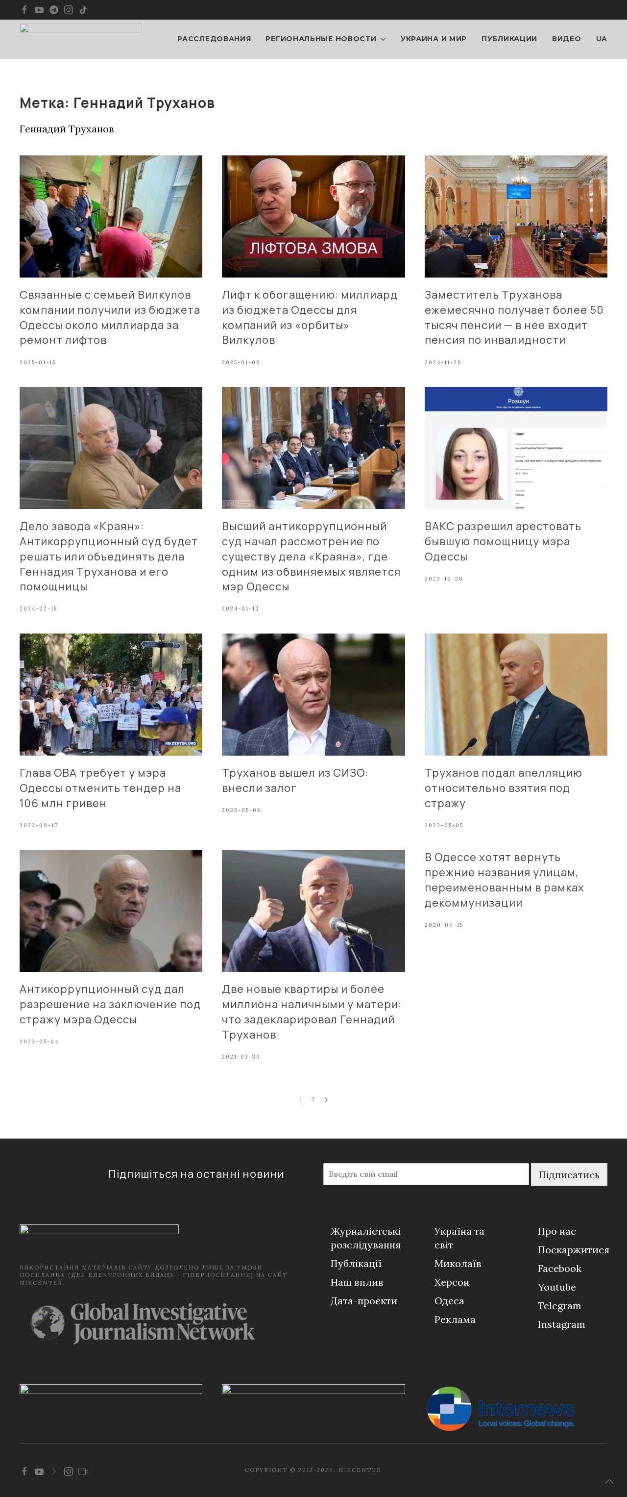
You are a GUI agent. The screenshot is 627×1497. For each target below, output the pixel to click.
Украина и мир (434, 38)
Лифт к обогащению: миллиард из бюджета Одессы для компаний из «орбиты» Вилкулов (310, 317)
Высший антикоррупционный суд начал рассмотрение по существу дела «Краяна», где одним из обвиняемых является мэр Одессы (311, 556)
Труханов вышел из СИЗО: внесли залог (295, 780)
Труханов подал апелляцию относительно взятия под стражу (503, 788)
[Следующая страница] (326, 1100)
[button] (609, 1481)
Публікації (356, 1263)
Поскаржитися (573, 1249)
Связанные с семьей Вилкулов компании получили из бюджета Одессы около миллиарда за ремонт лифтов (110, 317)
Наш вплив (357, 1282)
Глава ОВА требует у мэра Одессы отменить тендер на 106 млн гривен (100, 788)
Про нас (557, 1231)
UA (601, 38)
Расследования (214, 38)
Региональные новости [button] (320, 38)
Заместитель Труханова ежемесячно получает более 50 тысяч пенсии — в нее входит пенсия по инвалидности (514, 317)
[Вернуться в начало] (81, 39)
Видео (566, 38)
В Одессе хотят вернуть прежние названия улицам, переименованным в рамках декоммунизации (504, 880)
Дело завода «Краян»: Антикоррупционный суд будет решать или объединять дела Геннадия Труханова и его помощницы (109, 556)
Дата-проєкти (364, 1300)
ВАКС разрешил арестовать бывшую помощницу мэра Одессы (503, 541)
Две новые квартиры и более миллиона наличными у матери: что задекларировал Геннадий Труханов (312, 1011)
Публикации (509, 38)
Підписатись (569, 1174)
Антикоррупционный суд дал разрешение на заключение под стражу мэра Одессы (110, 1004)
